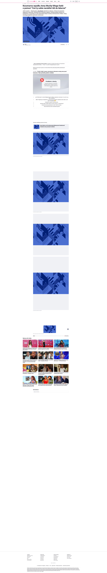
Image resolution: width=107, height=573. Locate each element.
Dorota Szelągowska (56, 556)
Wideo (59, 1)
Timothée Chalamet (42, 555)
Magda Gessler (55, 559)
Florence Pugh (42, 557)
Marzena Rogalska (56, 560)
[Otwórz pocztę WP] (70, 1)
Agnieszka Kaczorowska (30, 555)
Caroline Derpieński (29, 560)
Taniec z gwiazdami (69, 558)
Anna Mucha (55, 555)
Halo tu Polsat (68, 557)
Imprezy (51, 1)
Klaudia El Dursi (55, 558)
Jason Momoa (42, 559)
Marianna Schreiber (29, 559)
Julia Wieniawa (42, 556)
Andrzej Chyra (42, 558)
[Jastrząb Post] (34, 1)
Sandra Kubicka (29, 556)
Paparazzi (47, 1)
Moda (55, 1)
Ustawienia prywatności (66, 565)
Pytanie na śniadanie (69, 555)
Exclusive (43, 1)
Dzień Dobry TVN (69, 556)
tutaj (42, 571)
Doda (27, 558)
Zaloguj (76, 1)
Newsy (39, 1)
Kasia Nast (28, 557)
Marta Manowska (56, 557)
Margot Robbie (42, 560)
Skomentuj (62, 44)
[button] (73, 1)
